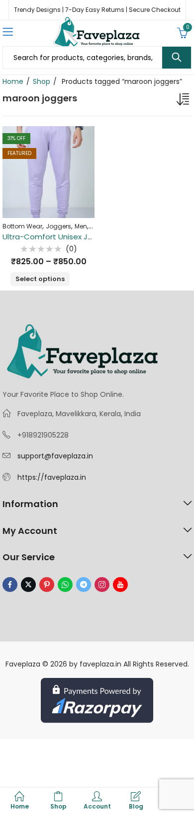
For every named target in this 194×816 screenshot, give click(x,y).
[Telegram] (83, 584)
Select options (40, 279)
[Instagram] (102, 584)
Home (12, 81)
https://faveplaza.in (51, 477)
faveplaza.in (100, 664)
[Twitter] (28, 584)
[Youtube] (120, 584)
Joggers (58, 226)
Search (176, 58)
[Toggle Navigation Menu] (7, 33)
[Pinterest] (46, 584)
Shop (41, 81)
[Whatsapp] (65, 584)
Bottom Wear (22, 226)
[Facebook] (9, 584)
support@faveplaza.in (55, 456)
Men (81, 226)
